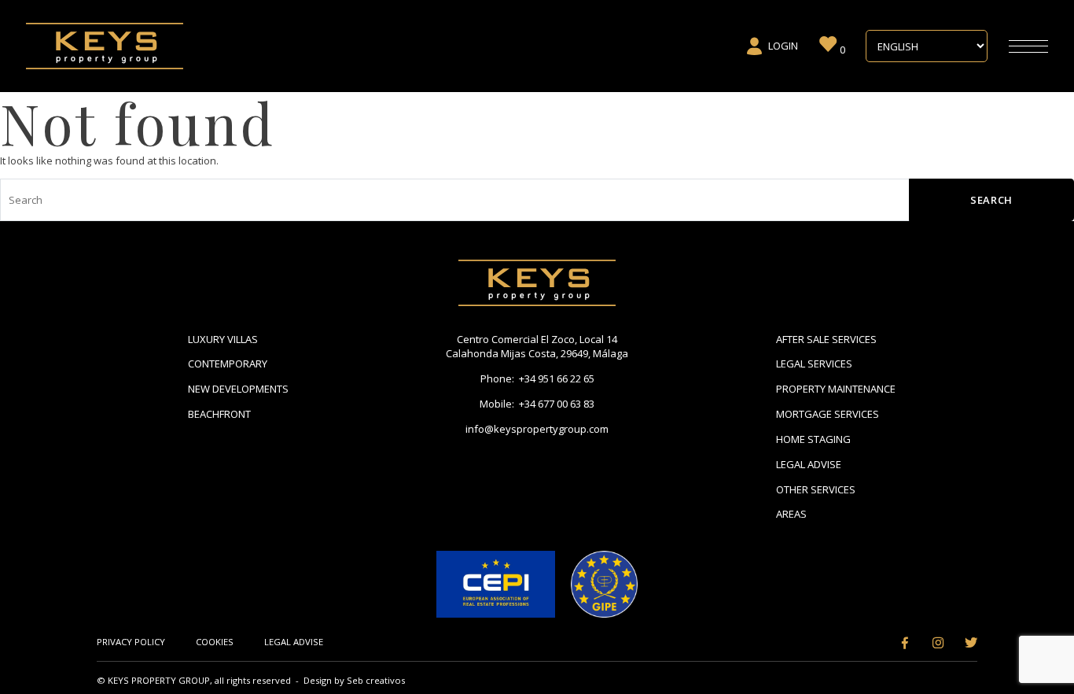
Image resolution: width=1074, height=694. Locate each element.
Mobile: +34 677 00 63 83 (537, 404)
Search (991, 200)
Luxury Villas (223, 339)
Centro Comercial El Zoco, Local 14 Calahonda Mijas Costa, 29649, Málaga (537, 346)
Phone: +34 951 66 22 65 (537, 378)
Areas (791, 514)
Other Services (815, 489)
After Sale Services (826, 339)
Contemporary (227, 363)
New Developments (238, 389)
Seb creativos (376, 680)
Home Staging (813, 439)
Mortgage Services (827, 414)
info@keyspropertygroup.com (537, 429)
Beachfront (219, 414)
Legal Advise (808, 464)
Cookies (215, 642)
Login (783, 46)
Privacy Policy (131, 642)
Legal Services (814, 363)
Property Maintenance (836, 389)
